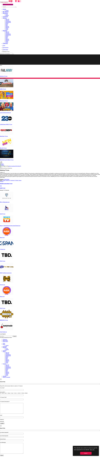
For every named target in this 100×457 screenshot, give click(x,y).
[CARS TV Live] (6, 87)
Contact (7, 10)
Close (4, 343)
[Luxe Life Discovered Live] (6, 110)
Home (4, 9)
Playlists (5, 30)
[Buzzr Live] (6, 235)
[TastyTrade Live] (6, 329)
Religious (7, 27)
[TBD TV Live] (6, 259)
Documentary (8, 21)
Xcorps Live (2, 284)
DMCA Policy (5, 340)
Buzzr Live (2, 237)
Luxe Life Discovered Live (5, 112)
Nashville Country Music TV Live (6, 159)
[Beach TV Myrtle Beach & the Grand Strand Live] (6, 223)
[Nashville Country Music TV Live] (6, 157)
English (3, 180)
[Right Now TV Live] (6, 134)
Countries (5, 16)
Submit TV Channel (6, 377)
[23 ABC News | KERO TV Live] (6, 122)
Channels (5, 43)
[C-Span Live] (6, 247)
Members (5, 13)
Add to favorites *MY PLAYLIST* (15, 166)
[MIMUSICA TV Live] (6, 318)
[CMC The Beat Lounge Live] (6, 270)
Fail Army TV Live (3, 76)
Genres (5, 18)
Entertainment (8, 22)
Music (6, 24)
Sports (6, 29)
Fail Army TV (8, 180)
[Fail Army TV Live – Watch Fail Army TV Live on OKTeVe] (14, 2)
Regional (7, 26)
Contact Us (5, 339)
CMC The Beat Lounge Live (5, 272)
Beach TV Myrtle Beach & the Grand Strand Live (10, 225)
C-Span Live (2, 249)
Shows (6, 28)
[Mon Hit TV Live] (6, 146)
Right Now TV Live (4, 136)
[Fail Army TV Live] (6, 74)
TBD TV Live (2, 261)
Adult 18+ (7, 19)
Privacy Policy (5, 341)
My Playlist (6, 11)
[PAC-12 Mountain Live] (6, 200)
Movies (6, 23)
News (6, 25)
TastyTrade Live (3, 331)
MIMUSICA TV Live (4, 320)
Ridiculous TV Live (4, 100)
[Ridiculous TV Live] (6, 98)
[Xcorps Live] (6, 282)
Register (7, 15)
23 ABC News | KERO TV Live (6, 124)
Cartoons (7, 20)
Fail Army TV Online (14, 180)
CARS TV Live (3, 89)
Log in (6, 14)
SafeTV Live (2, 213)
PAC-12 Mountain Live (4, 202)
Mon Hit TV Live (3, 148)
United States (6, 179)
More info (92, 449)
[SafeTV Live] (6, 211)
